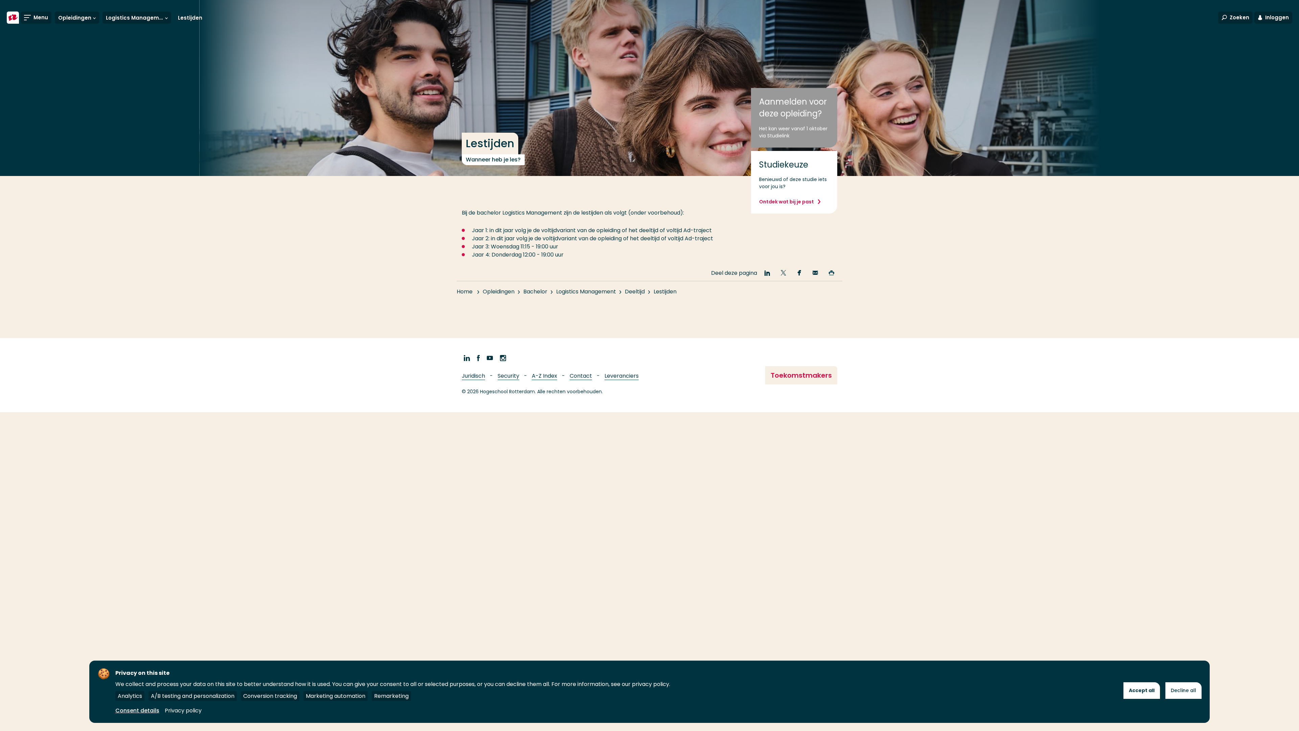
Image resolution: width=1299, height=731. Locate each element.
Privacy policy (183, 710)
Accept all (1142, 690)
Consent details (137, 710)
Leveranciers (622, 376)
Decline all (1183, 690)
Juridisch (473, 376)
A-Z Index (544, 376)
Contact (581, 376)
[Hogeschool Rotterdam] (13, 18)
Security (508, 376)
